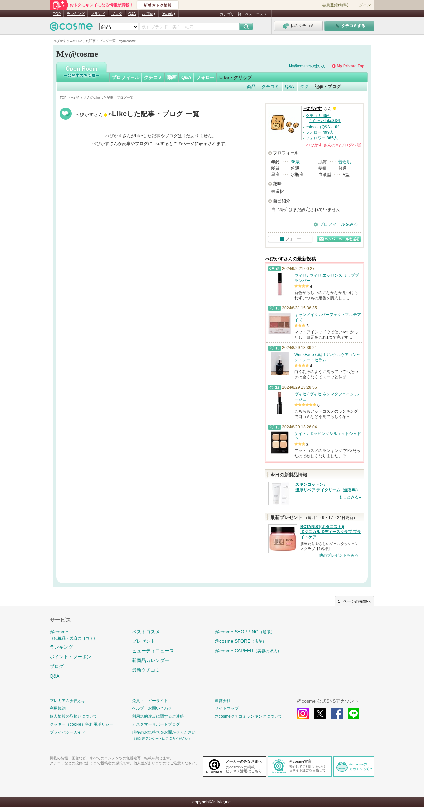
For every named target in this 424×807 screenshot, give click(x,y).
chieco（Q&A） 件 (323, 127)
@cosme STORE (240, 641)
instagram (303, 713)
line (353, 713)
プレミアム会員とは (67, 700)
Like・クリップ (235, 77)
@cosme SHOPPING (245, 631)
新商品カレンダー (150, 660)
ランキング (76, 14)
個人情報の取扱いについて (73, 716)
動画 (172, 77)
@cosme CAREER (248, 650)
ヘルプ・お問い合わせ (152, 708)
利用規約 (58, 708)
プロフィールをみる (338, 224)
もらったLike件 (325, 120)
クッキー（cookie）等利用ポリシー (81, 724)
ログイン (363, 5)
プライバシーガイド (67, 732)
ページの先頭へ (357, 601)
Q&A (132, 14)
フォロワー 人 (322, 138)
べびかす (137, 114)
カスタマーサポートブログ (156, 724)
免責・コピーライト (150, 700)
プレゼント (143, 641)
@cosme (73, 634)
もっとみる (349, 497)
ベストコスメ (256, 14)
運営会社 (223, 700)
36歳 (295, 161)
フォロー (205, 77)
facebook (337, 713)
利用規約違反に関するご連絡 (158, 716)
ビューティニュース (153, 650)
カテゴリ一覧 (230, 14)
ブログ (116, 14)
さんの (333, 145)
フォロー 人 (320, 132)
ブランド (98, 14)
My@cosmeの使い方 (307, 66)
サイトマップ (226, 708)
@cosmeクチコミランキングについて (248, 716)
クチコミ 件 (318, 115)
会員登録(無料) (335, 5)
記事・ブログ (328, 86)
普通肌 (344, 161)
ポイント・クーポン (70, 656)
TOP (57, 14)
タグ (304, 86)
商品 (251, 86)
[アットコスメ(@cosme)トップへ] (71, 28)
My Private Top (350, 66)
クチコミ (153, 77)
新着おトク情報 (158, 5)
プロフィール (125, 77)
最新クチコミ (146, 670)
